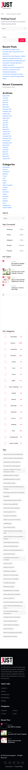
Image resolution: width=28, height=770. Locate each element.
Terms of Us (8, 767)
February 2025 (6, 131)
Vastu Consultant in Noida (10, 621)
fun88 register (7, 523)
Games (4, 180)
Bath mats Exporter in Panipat (11, 475)
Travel (4, 203)
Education (5, 174)
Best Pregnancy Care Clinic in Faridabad (14, 492)
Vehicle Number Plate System (11, 625)
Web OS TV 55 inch (8, 628)
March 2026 (6, 107)
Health (4, 183)
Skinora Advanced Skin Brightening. (14, 741)
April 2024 (5, 154)
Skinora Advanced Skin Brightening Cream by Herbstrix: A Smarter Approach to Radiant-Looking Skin (14, 63)
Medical (5, 189)
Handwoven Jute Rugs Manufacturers (13, 550)
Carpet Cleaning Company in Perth (12, 500)
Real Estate (6, 192)
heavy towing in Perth (9, 554)
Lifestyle (5, 187)
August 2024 (6, 145)
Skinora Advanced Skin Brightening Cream (13, 607)
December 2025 (7, 109)
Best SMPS (6, 496)
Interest (3, 691)
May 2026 (5, 102)
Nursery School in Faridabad (11, 579)
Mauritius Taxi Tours (9, 567)
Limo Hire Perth (8, 563)
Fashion (15, 710)
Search (4, 37)
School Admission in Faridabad (12, 594)
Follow (21, 229)
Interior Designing (7, 185)
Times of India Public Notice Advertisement (11, 612)
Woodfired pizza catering (10, 636)
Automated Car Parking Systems (12, 462)
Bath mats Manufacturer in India (12, 479)
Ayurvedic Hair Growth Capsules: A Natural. (18, 272)
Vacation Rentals (7, 207)
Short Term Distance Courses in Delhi (13, 602)
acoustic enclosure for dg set (14, 14)
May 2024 (5, 152)
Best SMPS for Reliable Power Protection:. (18, 264)
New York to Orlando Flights (11, 575)
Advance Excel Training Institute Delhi (13, 454)
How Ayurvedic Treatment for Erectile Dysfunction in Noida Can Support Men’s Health (13, 76)
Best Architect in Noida (9, 483)
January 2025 (6, 134)
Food (4, 178)
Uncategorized (6, 205)
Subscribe (21, 245)
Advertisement (5, 694)
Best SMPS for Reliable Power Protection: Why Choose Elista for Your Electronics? (13, 52)
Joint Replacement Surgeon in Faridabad (11, 558)
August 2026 (6, 95)
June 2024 (5, 149)
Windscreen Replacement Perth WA (13, 632)
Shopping (5, 201)
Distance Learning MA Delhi (11, 504)
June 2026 (5, 100)
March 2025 (6, 129)
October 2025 (6, 113)
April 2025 (5, 127)
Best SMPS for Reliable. (14, 727)
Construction (6, 171)
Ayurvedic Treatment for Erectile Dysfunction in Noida (12, 470)
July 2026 (5, 98)
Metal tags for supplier (10, 571)
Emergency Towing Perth (10, 515)
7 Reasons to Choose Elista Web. (17, 288)
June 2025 (5, 122)
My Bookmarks (5, 697)
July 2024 (5, 147)
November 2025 (7, 111)
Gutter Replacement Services (11, 542)
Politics (4, 713)
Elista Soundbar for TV (9, 512)
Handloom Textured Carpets (11, 546)
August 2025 (6, 118)
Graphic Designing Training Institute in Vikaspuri (13, 537)
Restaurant (5, 196)
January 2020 (6, 158)
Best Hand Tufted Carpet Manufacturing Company (14, 488)
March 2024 (6, 156)
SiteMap (3, 701)
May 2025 (5, 125)
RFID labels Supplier (9, 586)
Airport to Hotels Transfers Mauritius (13, 458)
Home (2, 14)
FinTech (5, 176)
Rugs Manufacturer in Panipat (11, 590)
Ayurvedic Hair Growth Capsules (12, 466)
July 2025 (5, 120)
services (5, 198)
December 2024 (7, 136)
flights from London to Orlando (12, 519)
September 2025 (7, 116)
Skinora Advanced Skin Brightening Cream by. (18, 280)
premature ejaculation (9, 582)
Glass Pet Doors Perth (9, 527)
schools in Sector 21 (9, 598)
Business (5, 169)
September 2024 (7, 143)
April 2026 (5, 104)
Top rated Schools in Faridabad (12, 617)
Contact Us (4, 688)
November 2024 (7, 138)
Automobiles (6, 167)
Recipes (5, 194)
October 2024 (6, 140)
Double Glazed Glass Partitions (12, 508)
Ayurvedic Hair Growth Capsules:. (17, 734)
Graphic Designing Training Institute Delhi (13, 532)
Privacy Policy (18, 767)
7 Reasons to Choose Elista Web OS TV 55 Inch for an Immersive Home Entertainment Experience (13, 70)
